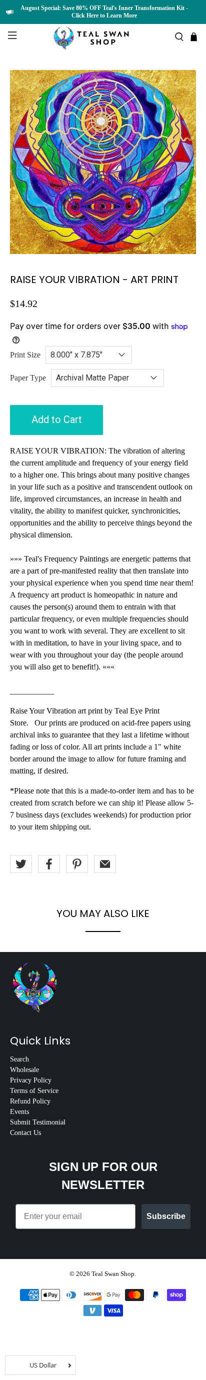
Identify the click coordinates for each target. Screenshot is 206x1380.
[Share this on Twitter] (21, 864)
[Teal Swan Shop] (103, 37)
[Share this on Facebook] (49, 864)
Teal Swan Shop (113, 1274)
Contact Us (25, 1132)
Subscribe (166, 1216)
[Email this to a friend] (105, 864)
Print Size (25, 354)
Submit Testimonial (38, 1122)
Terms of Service (34, 1090)
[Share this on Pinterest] (77, 864)
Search (19, 1059)
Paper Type (28, 378)
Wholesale (24, 1070)
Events (19, 1112)
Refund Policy (30, 1101)
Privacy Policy (31, 1080)
